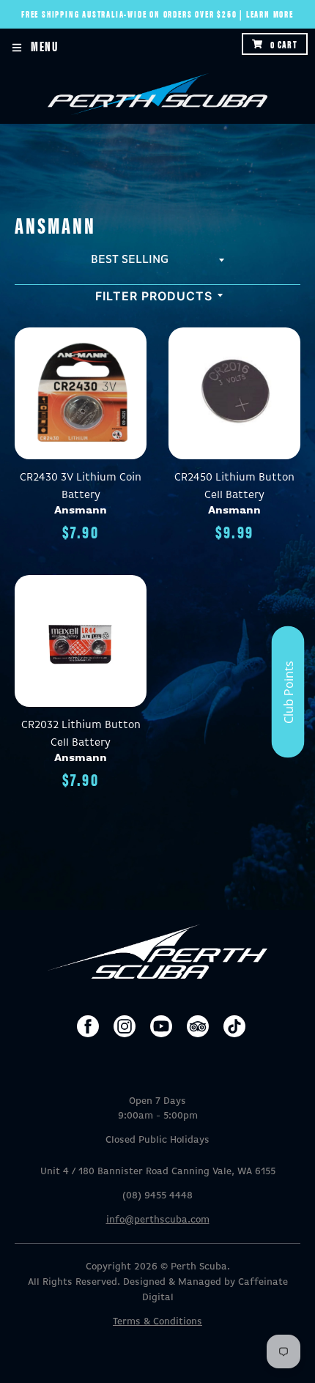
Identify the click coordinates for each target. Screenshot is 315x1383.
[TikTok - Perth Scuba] (234, 1026)
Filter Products (153, 296)
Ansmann (80, 510)
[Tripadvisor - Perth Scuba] (198, 1026)
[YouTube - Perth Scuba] (161, 1026)
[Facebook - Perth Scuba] (88, 1026)
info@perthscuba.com (158, 1220)
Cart (283, 44)
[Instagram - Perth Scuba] (125, 1026)
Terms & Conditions (157, 1322)
